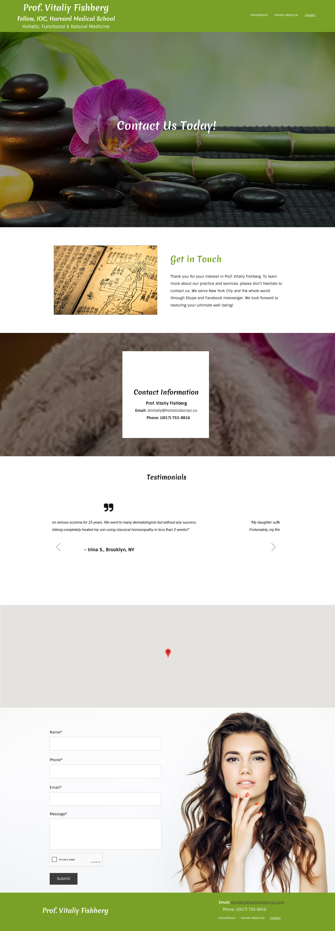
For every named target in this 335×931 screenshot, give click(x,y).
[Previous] (58, 547)
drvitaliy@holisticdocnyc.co (172, 410)
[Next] (273, 547)
